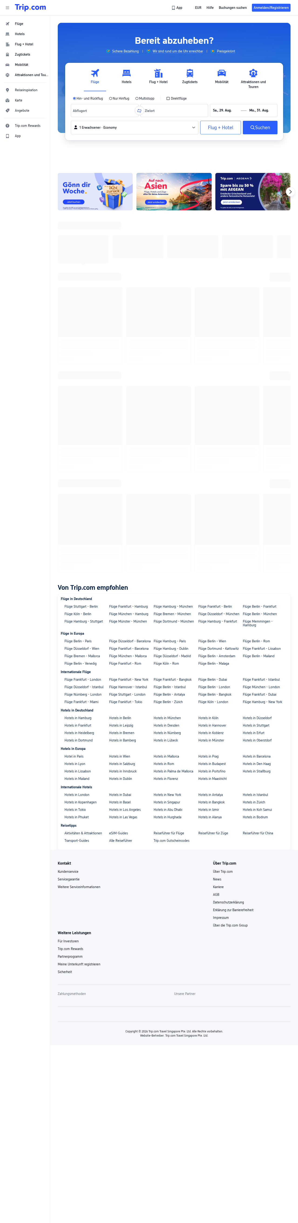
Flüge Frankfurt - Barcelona (129, 356)
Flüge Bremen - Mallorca (82, 364)
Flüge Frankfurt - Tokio (125, 409)
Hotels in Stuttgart (256, 433)
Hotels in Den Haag (257, 471)
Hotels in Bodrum (255, 525)
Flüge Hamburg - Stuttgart (83, 329)
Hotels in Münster (211, 448)
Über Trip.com (223, 579)
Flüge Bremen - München (172, 321)
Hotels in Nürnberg (167, 440)
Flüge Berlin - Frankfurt (259, 314)
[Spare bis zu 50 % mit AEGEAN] (252, 191)
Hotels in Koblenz (211, 440)
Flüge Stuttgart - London (127, 402)
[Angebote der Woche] (95, 191)
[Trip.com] (30, 7)
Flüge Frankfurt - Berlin (215, 314)
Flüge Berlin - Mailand (258, 364)
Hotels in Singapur (167, 510)
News (217, 587)
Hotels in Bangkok (211, 510)
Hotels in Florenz (166, 486)
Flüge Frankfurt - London (82, 387)
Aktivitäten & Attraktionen (83, 541)
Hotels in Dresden (166, 433)
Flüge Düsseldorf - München (218, 321)
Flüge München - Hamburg (128, 321)
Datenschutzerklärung (228, 610)
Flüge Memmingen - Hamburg (258, 331)
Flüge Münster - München (128, 329)
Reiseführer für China (258, 541)
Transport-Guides (76, 548)
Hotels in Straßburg (257, 479)
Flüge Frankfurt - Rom (125, 371)
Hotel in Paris (73, 464)
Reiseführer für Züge (213, 541)
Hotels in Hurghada (167, 525)
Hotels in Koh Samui (257, 517)
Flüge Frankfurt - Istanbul (261, 387)
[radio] (88, 98)
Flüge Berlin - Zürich (168, 409)
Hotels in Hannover (212, 433)
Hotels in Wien (119, 464)
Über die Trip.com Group (230, 633)
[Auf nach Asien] (173, 191)
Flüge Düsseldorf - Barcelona (130, 349)
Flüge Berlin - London (214, 395)
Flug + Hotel (220, 127)
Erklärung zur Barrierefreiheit (233, 618)
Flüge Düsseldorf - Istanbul (83, 395)
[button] (7, 7)
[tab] (95, 78)
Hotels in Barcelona (257, 464)
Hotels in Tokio (75, 517)
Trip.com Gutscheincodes (171, 548)
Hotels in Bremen (121, 440)
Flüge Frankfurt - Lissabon (262, 356)
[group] (122, 51)
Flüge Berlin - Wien (212, 349)
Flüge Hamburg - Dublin (171, 356)
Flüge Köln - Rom (166, 371)
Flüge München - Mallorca (128, 364)
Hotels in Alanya (210, 525)
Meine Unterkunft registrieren (79, 672)
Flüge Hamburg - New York (262, 409)
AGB (216, 602)
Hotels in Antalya (210, 502)
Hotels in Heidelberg (79, 440)
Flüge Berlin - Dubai (212, 387)
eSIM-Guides (118, 541)
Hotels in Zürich (254, 510)
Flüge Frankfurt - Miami (81, 409)
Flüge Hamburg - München (173, 314)
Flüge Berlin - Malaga (213, 371)
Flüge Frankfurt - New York (128, 387)
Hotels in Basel (120, 510)
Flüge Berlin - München (260, 321)
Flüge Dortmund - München (174, 329)
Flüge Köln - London (213, 409)
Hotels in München (167, 426)
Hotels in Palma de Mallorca (173, 479)
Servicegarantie (69, 587)
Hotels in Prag (208, 464)
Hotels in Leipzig (121, 433)
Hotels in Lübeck (166, 448)
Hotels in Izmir (208, 517)
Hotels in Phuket (76, 525)
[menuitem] (25, 23)
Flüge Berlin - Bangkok (214, 402)
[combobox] (81, 110)
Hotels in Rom (164, 471)
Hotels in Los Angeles (125, 517)
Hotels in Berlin (120, 426)
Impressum (221, 625)
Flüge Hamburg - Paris (170, 349)
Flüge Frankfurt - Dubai (259, 402)
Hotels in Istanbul (255, 502)
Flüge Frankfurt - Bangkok (173, 387)
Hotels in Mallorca (166, 464)
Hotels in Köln (208, 426)
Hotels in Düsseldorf (257, 426)
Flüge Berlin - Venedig (80, 371)
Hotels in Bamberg (122, 448)
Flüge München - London (261, 395)
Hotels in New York (167, 502)
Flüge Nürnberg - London (83, 402)
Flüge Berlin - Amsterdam (216, 364)
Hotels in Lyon (74, 471)
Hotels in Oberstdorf (257, 448)
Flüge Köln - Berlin (77, 321)
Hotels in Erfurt (253, 440)
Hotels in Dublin (120, 486)
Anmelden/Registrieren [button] (271, 8)
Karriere (218, 594)
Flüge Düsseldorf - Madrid (172, 364)
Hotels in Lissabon (77, 479)
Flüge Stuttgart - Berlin (81, 314)
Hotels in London (76, 502)
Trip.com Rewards (70, 656)
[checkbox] (176, 98)
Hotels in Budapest (212, 471)
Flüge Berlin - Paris (77, 349)
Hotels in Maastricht (212, 486)
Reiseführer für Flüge (169, 541)
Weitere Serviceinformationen (79, 594)
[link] (177, 8)
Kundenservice (68, 579)
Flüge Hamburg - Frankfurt (217, 329)
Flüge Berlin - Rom (256, 349)
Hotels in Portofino (212, 479)
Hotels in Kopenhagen (80, 510)
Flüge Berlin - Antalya (169, 402)
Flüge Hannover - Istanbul (128, 395)
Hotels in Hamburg (77, 426)
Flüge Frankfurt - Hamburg (128, 314)
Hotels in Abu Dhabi (168, 517)
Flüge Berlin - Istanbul (170, 395)
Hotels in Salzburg (122, 471)
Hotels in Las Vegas (123, 525)
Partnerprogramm (70, 664)
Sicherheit (65, 679)
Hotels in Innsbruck (123, 479)
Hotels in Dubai (120, 502)
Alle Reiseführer (120, 548)
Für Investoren (68, 649)
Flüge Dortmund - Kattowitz (218, 356)
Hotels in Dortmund (78, 448)
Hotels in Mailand (76, 486)
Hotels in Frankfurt (77, 433)
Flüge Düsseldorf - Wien (81, 356)
